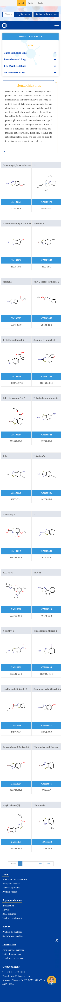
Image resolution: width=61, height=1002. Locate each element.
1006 (40, 864)
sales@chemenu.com (20, 976)
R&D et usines (9, 914)
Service (5, 910)
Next (48, 864)
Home (5, 874)
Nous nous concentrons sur (14, 879)
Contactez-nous (11, 966)
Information (9, 944)
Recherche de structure (46, 14)
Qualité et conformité (12, 918)
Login (40, 3)
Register (31, 3)
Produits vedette (9, 892)
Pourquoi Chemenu (11, 883)
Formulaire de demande (13, 950)
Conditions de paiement (13, 958)
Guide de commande (11, 954)
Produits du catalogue (12, 932)
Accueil (21, 3)
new (30, 45)
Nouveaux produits (11, 887)
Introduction (8, 905)
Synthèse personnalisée (12, 936)
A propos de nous (12, 900)
